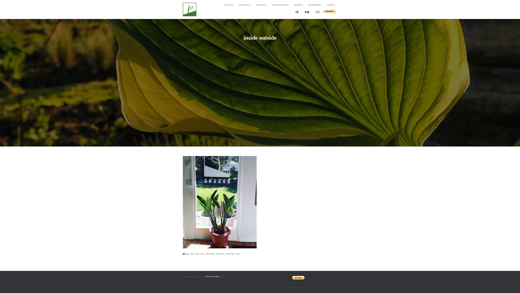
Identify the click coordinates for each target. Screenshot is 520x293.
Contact (331, 5)
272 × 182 (225, 254)
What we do (244, 5)
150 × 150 (194, 254)
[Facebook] (296, 12)
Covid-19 (228, 5)
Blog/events (315, 5)
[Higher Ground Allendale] (189, 9)
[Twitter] (306, 12)
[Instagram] (317, 12)
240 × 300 (204, 254)
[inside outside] (220, 202)
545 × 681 (235, 254)
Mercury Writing (213, 276)
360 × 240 (215, 254)
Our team (260, 5)
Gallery (298, 5)
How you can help (280, 5)
